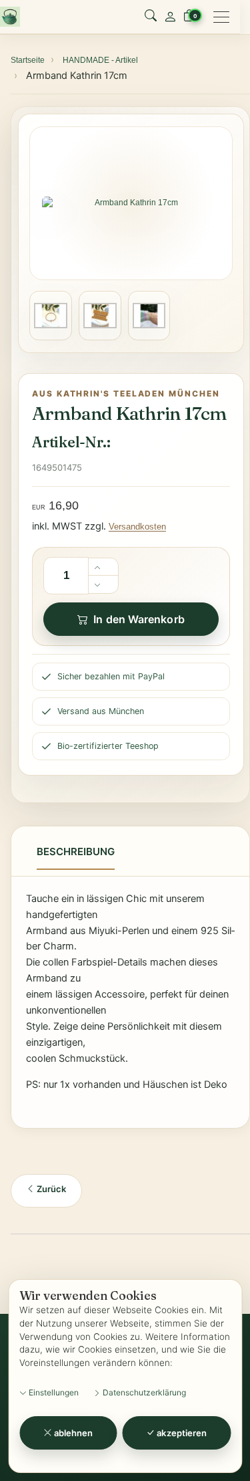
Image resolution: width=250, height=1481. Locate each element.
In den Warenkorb (138, 619)
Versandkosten (137, 527)
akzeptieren (181, 1433)
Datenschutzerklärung (143, 1392)
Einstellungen (53, 1392)
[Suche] (150, 17)
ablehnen (72, 1433)
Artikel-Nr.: (71, 442)
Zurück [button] (50, 1188)
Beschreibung (76, 851)
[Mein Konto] (170, 17)
